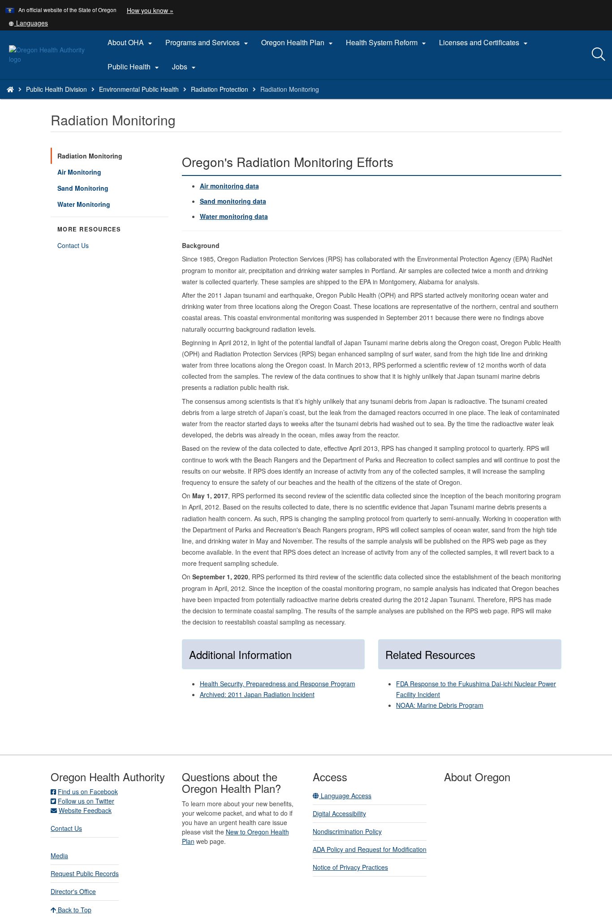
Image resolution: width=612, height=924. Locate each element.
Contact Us (73, 245)
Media (59, 855)
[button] (28, 22)
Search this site (97, 100)
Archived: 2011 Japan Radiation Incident (257, 694)
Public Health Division (56, 89)
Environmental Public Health (139, 89)
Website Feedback (85, 810)
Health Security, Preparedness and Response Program (277, 683)
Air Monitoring (79, 171)
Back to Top (73, 909)
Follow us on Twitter (86, 800)
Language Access (345, 795)
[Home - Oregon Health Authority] (10, 89)
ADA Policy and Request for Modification (370, 849)
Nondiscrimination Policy (347, 831)
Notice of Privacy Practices (350, 867)
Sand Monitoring (82, 188)
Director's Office (73, 891)
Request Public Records (85, 873)
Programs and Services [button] (207, 42)
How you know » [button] (150, 10)
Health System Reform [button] (387, 42)
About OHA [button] (131, 42)
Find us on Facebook (88, 791)
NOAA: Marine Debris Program (439, 705)
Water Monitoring (83, 204)
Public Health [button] (134, 66)
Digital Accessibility (339, 813)
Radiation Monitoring (89, 155)
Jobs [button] (185, 66)
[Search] (598, 54)
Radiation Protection (219, 89)
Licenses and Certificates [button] (484, 42)
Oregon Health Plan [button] (298, 42)
